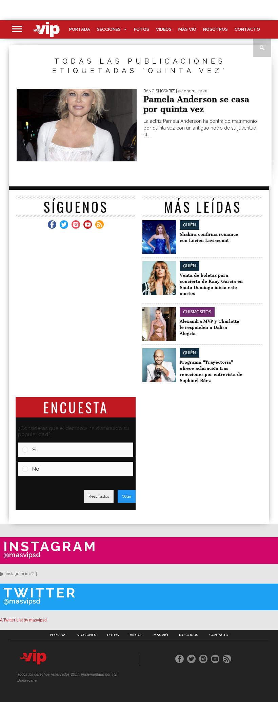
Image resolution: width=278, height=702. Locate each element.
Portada (79, 29)
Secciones (109, 29)
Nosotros (215, 29)
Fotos (141, 29)
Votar (126, 496)
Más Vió (187, 29)
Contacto (247, 29)
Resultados (98, 496)
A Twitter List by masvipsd (23, 620)
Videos (164, 29)
